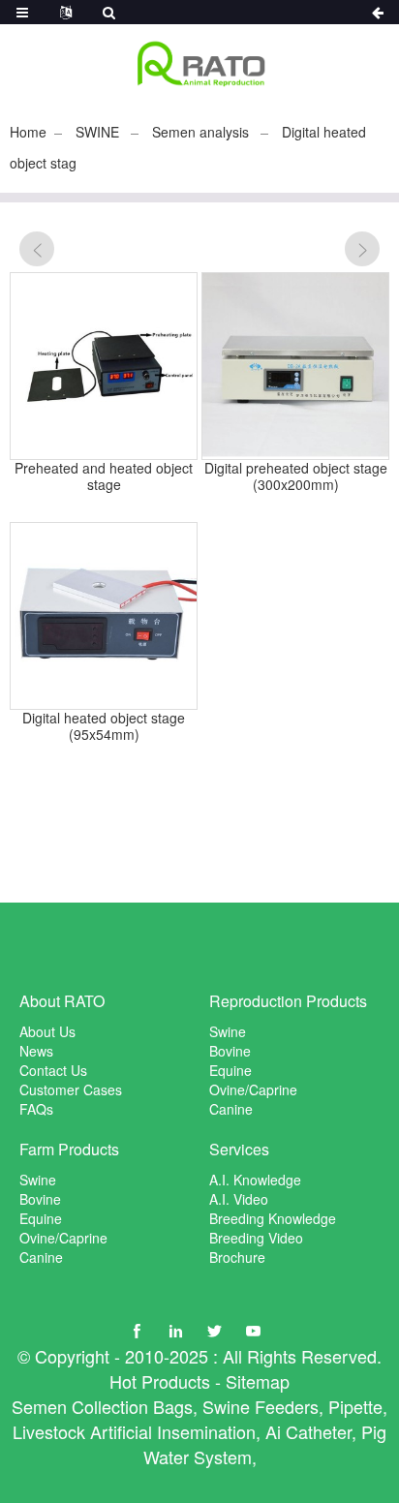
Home (28, 131)
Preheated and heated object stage (104, 476)
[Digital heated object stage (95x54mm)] (104, 616)
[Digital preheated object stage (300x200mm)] (295, 366)
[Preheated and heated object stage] (104, 366)
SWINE (97, 131)
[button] (36, 248)
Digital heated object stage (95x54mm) (103, 726)
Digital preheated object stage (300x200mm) (295, 476)
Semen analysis (200, 131)
